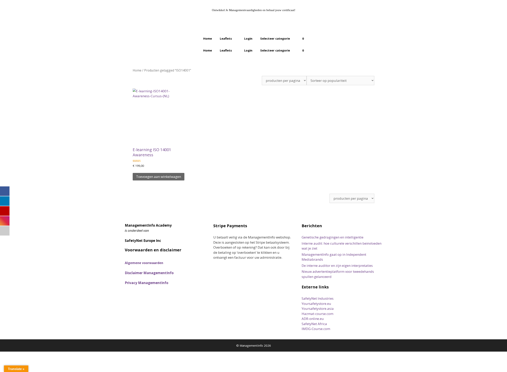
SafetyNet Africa (314, 323)
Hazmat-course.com (317, 313)
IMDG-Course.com (316, 328)
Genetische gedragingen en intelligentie (332, 237)
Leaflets (226, 38)
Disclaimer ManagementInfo (149, 273)
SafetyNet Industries (318, 298)
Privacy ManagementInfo (146, 282)
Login (248, 38)
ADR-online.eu (313, 318)
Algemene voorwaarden (144, 263)
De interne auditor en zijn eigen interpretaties (337, 265)
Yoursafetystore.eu (316, 303)
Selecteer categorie (275, 38)
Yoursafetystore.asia (318, 308)
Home (207, 38)
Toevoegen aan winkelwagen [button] (158, 176)
